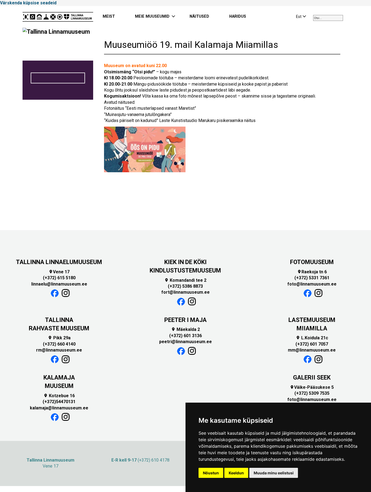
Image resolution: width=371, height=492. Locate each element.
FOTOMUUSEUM (312, 262)
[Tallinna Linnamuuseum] (58, 17)
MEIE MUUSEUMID (152, 16)
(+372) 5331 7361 (311, 277)
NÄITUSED (199, 16)
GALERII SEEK (312, 377)
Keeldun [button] (236, 473)
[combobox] (328, 18)
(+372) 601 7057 (311, 344)
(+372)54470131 (59, 401)
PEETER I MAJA (185, 319)
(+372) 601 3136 (185, 335)
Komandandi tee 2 (185, 280)
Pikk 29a (59, 337)
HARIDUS (237, 16)
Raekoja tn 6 (312, 271)
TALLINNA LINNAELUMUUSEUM (59, 262)
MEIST (109, 16)
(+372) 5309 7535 (311, 393)
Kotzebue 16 (59, 395)
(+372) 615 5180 (59, 277)
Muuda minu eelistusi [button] (274, 473)
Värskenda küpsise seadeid (28, 2)
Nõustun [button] (211, 473)
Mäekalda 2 (185, 329)
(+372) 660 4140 (59, 344)
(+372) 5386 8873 (185, 286)
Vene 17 (59, 271)
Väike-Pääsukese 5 (312, 387)
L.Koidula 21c (312, 337)
